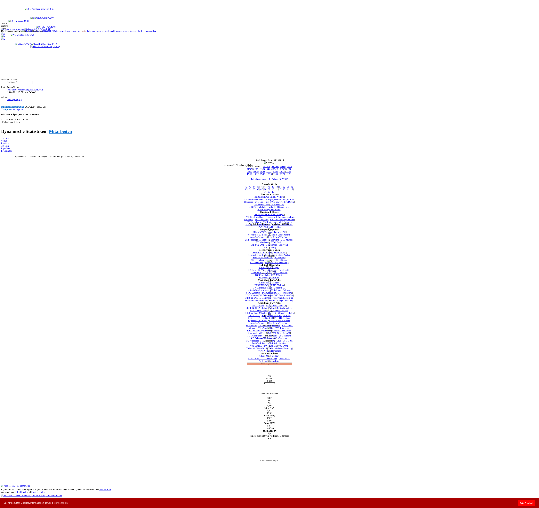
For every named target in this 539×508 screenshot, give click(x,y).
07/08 (288, 169)
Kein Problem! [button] (526, 503)
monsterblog (150, 31)
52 (284, 187)
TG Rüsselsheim (261, 204)
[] (60, 131)
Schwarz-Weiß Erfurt (281, 330)
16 (265, 192)
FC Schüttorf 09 (265, 318)
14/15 (288, 171)
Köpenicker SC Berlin (258, 235)
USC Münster (287, 240)
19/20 (275, 174)
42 (246, 187)
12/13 (275, 171)
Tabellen (5, 146)
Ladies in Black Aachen (279, 235)
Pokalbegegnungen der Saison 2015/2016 (269, 179)
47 (265, 187)
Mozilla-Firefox (38, 492)
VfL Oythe (283, 346)
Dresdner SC (280, 232)
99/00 (283, 166)
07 (261, 189)
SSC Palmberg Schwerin (268, 240)
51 (280, 187)
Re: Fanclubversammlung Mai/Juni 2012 (25, 90)
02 (292, 187)
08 (265, 189)
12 (280, 189)
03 (246, 189)
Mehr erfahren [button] (61, 503)
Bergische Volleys (284, 308)
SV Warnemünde (265, 328)
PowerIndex (6, 151)
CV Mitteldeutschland (254, 199)
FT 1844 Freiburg (282, 318)
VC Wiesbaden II (253, 341)
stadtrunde (96, 31)
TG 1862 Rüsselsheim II (279, 333)
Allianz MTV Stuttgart (263, 232)
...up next (5, 138)
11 (277, 189)
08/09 (249, 171)
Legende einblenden (272, 364)
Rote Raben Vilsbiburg (278, 237)
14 (288, 189)
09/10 (256, 171)
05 (254, 189)
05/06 (275, 169)
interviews (75, 31)
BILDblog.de (21, 492)
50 (277, 187)
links (89, 31)
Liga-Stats (5, 148)
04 (250, 189)
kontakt (111, 31)
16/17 (256, 174)
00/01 (289, 166)
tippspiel (133, 31)
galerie (67, 31)
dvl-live (141, 31)
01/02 (249, 169)
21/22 (289, 174)
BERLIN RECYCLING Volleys (269, 197)
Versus (4, 141)
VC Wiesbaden (263, 242)
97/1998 (266, 166)
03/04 (262, 169)
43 (250, 187)
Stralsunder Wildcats (257, 333)
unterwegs (59, 31)
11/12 (269, 171)
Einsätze (5, 143)
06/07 (282, 169)
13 (284, 189)
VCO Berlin (276, 242)
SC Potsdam (250, 240)
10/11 (262, 171)
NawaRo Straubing (258, 237)
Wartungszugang (14, 99)
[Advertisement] (30, 59)
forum (118, 31)
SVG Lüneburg (262, 202)
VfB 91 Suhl (105, 489)
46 (261, 187)
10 (273, 189)
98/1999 (275, 166)
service (105, 31)
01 (288, 187)
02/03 (255, 169)
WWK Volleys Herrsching (269, 209)
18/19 (269, 174)
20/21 (282, 174)
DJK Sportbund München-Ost (258, 313)
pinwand (125, 31)
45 (258, 187)
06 (258, 189)
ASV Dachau (258, 305)
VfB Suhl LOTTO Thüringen (264, 245)
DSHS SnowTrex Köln (283, 313)
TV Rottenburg (277, 204)
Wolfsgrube (18, 109)
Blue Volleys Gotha (258, 310)
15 (292, 189)
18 (273, 192)
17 (269, 192)
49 (273, 187)
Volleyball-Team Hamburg (275, 246)
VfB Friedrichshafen (258, 207)
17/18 (262, 174)
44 (254, 187)
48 (269, 187)
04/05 (269, 169)
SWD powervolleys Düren (282, 202)
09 (269, 189)
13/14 (282, 171)
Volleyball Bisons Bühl (279, 207)
